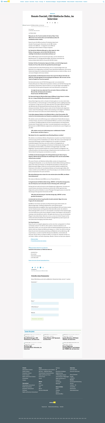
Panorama (24, 390)
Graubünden (25, 378)
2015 (48, 418)
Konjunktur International (28, 388)
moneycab (32, 29)
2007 (69, 418)
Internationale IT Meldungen (62, 376)
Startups (41, 1)
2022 (30, 418)
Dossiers (85, 1)
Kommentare (73, 388)
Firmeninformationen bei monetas (38, 241)
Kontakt (61, 406)
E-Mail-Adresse (35, 307)
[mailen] (58, 23)
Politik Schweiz (25, 371)
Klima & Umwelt (70, 1)
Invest (40, 378)
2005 (75, 418)
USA (40, 386)
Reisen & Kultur (79, 1)
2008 (66, 418)
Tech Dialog (58, 382)
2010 (61, 418)
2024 (25, 418)
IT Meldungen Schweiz (61, 375)
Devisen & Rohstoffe (43, 390)
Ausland (27, 1)
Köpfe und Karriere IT (61, 378)
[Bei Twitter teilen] (47, 23)
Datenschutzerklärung (53, 406)
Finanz (36, 1)
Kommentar (34, 282)
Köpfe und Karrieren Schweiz (29, 376)
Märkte (40, 381)
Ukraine (72, 383)
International (25, 383)
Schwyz (24, 380)
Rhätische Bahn (34, 239)
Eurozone (41, 385)
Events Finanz (42, 376)
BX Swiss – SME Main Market (45, 371)
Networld (58, 383)
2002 (83, 418)
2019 (38, 418)
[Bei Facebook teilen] (50, 23)
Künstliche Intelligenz (51, 1)
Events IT (58, 380)
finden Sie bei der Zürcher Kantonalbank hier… (39, 260)
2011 (58, 418)
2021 (32, 418)
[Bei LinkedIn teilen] (55, 23)
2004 (77, 418)
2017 (43, 418)
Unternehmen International (28, 385)
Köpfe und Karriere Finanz (45, 375)
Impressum (44, 406)
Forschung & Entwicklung (75, 381)
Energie (71, 376)
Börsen (40, 388)
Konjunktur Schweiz (27, 373)
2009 (64, 418)
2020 (35, 418)
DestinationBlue (59, 393)
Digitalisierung (59, 373)
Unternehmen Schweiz (27, 369)
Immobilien (72, 386)
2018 (40, 418)
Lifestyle (58, 390)
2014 (51, 418)
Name (33, 301)
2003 (80, 418)
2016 (45, 418)
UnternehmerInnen (74, 390)
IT (44, 1)
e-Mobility (72, 378)
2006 (72, 418)
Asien (40, 383)
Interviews (32, 1)
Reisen (57, 392)
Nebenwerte (52, 13)
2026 (20, 418)
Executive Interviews (75, 371)
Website (33, 312)
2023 (27, 418)
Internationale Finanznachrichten (46, 373)
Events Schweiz (26, 375)
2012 (56, 418)
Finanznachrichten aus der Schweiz (47, 369)
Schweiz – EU (73, 385)
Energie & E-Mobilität (61, 1)
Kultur (57, 388)
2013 (53, 418)
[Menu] (2, 1)
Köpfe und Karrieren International (30, 392)
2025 (22, 418)
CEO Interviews (73, 369)
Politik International (27, 386)
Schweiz (22, 1)
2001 (85, 418)
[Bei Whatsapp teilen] (52, 23)
